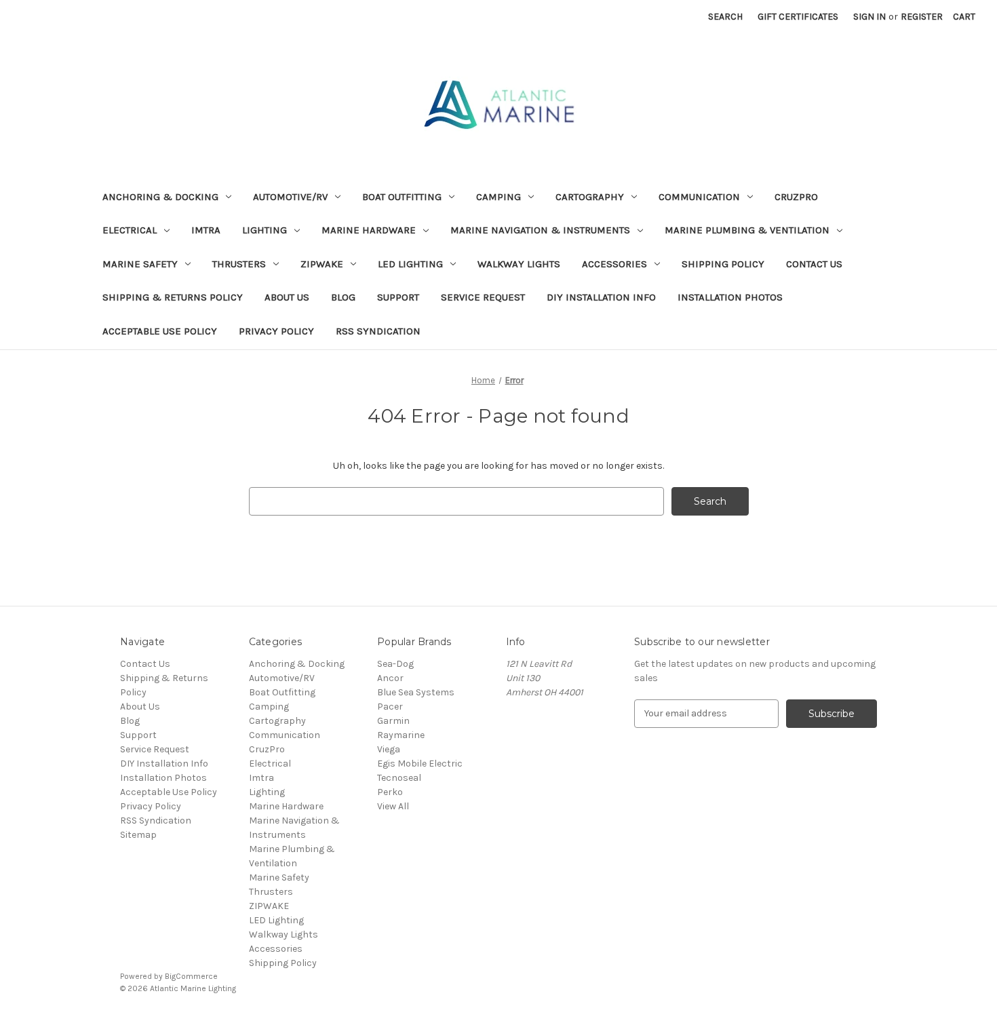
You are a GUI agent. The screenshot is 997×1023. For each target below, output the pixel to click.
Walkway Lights (518, 264)
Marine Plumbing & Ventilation (747, 230)
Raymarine (401, 735)
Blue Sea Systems (415, 692)
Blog (343, 297)
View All (393, 806)
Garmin (393, 721)
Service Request (483, 297)
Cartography (589, 197)
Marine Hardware (368, 230)
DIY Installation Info (601, 297)
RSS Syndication (378, 331)
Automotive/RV (290, 197)
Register (922, 16)
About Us (287, 297)
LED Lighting (410, 264)
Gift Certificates (798, 16)
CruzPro (796, 197)
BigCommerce (191, 976)
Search (725, 16)
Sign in (869, 16)
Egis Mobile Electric (420, 763)
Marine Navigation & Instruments (540, 230)
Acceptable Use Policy (159, 331)
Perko (390, 792)
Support (398, 297)
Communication (699, 197)
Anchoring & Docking (160, 197)
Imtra (205, 230)
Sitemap (138, 835)
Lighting (264, 230)
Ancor (390, 678)
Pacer (390, 706)
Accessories (614, 264)
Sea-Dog (395, 664)
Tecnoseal (399, 778)
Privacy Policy (276, 331)
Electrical (129, 230)
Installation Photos (730, 297)
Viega (388, 749)
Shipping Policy (723, 264)
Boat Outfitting (402, 197)
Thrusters (239, 264)
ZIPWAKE (321, 264)
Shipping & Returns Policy (172, 297)
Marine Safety (140, 264)
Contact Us (814, 264)
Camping (498, 197)
